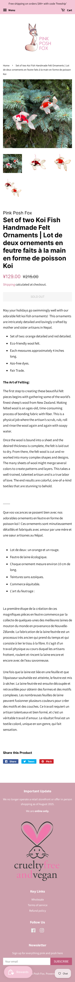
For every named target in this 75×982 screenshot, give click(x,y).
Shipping (9, 284)
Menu (11, 10)
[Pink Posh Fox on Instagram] (42, 931)
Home (6, 65)
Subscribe (61, 961)
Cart (69, 10)
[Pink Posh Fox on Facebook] (33, 931)
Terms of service (37, 905)
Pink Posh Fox (36, 973)
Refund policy (37, 910)
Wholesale (37, 899)
